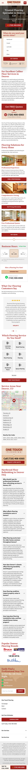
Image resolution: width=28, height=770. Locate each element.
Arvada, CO (6, 429)
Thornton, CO (6, 413)
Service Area (5, 737)
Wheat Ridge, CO (7, 425)
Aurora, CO (6, 415)
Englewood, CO (7, 420)
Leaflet (24, 409)
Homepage (5, 703)
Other (8, 54)
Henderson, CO (7, 422)
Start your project (14, 380)
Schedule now (14, 719)
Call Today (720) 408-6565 (9, 724)
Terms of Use (15, 763)
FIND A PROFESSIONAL (14, 179)
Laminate (9, 47)
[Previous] (2, 253)
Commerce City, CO (8, 418)
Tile (7, 50)
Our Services (5, 730)
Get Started (14, 59)
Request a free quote (14, 462)
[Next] (25, 253)
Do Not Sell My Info (7, 763)
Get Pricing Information (14, 207)
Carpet (8, 43)
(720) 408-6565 (15, 25)
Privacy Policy (22, 763)
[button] (14, 401)
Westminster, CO (7, 427)
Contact (4, 708)
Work (3, 706)
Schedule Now (14, 272)
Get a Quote (14, 235)
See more (14, 375)
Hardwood (9, 39)
